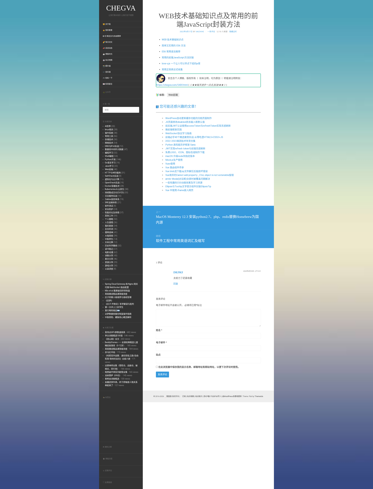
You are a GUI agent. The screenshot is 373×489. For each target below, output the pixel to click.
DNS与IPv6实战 (112, 146)
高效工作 (109, 216)
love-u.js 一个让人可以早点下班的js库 (181, 63)
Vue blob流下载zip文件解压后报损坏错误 (186, 171)
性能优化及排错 (112, 212)
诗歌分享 (109, 255)
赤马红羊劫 (110, 352)
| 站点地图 (190, 396)
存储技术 (109, 139)
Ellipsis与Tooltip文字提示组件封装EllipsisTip (188, 186)
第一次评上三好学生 (114, 307)
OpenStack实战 (112, 182)
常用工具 (109, 136)
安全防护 (109, 209)
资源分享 (109, 262)
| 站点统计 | (198, 396)
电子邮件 (161, 342)
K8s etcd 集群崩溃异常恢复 (117, 290)
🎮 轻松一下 (107, 78)
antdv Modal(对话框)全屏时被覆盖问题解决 (187, 178)
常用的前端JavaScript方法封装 (178, 57)
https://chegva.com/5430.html (172, 85)
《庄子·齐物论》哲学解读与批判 (119, 304)
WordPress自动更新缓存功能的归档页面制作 (188, 118)
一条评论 (211, 32)
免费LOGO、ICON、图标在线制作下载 (185, 152)
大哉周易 (109, 236)
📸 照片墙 (107, 66)
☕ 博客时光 (107, 54)
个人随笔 (109, 219)
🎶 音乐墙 (107, 72)
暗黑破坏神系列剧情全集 (116, 372)
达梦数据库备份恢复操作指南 (118, 314)
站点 (158, 354)
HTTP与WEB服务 (113, 173)
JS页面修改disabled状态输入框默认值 (185, 122)
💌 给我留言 (107, 84)
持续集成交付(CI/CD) (114, 192)
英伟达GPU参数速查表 (115, 332)
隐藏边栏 (233, 32)
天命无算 (109, 242)
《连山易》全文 (112, 339)
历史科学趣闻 (111, 245)
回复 (175, 283)
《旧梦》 (109, 300)
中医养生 (109, 239)
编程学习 (109, 153)
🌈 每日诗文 (107, 42)
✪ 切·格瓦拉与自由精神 (112, 36)
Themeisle (259, 396)
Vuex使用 (170, 163)
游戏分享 (109, 265)
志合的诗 (109, 229)
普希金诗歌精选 (112, 379)
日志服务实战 (111, 196)
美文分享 (109, 259)
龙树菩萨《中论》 (113, 375)
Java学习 (109, 166)
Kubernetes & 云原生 (114, 189)
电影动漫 (109, 252)
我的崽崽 (109, 226)
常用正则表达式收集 (172, 69)
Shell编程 (109, 156)
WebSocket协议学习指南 (178, 133)
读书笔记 (109, 249)
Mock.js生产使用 (174, 160)
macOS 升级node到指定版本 (180, 156)
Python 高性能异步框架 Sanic (180, 144)
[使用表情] (259, 329)
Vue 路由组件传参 (174, 167)
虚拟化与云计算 (112, 179)
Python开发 (110, 159)
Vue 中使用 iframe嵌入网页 (179, 190)
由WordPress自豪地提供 (232, 396)
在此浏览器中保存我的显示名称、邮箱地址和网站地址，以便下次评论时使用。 (199, 367)
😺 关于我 (107, 24)
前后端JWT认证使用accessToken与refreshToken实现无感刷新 (198, 125)
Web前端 (109, 169)
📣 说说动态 (107, 48)
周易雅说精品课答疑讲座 (116, 294)
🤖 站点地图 (107, 60)
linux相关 (109, 129)
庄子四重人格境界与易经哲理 (118, 297)
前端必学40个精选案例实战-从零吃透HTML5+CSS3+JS (194, 137)
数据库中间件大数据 (114, 149)
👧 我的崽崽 (107, 30)
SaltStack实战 (111, 176)
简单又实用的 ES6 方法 (174, 45)
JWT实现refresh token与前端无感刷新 (185, 148)
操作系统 (109, 133)
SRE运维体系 (111, 202)
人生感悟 (109, 222)
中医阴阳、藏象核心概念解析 (118, 317)
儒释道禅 (109, 232)
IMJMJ (178, 272)
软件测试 (109, 206)
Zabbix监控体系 (112, 199)
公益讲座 (109, 269)
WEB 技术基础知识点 (172, 39)
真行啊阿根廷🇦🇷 (112, 310)
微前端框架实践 (173, 129)
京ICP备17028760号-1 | (213, 396)
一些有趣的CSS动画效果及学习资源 (183, 182)
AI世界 (108, 126)
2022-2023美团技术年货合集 (180, 141)
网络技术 (109, 143)
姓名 (159, 330)
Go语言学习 (110, 162)
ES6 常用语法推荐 (171, 51)
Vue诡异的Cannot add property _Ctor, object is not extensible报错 (199, 175)
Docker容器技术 (112, 186)
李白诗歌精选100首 (114, 335)
